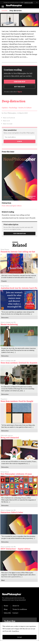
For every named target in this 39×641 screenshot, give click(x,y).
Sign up (19, 141)
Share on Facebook (9, 118)
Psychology (13, 107)
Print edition (6, 206)
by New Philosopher (9, 113)
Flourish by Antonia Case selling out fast (16, 215)
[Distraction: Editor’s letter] (19, 524)
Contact (15, 612)
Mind (2, 580)
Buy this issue (19, 87)
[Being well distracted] (19, 449)
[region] (19, 631)
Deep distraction (13, 101)
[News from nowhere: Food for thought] (19, 413)
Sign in (20, 92)
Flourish (3, 281)
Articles (4, 10)
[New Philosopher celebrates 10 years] (19, 486)
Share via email (7, 124)
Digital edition (17, 206)
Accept (19, 637)
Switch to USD (28, 2)
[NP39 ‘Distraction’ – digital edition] (19, 561)
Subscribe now (19, 82)
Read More (15, 631)
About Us (15, 605)
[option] (10, 20)
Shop (6, 609)
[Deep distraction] (10, 20)
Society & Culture (25, 107)
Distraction (6, 203)
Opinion (5, 107)
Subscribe (7, 612)
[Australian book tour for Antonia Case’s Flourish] (19, 300)
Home (6, 605)
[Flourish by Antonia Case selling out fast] (19, 264)
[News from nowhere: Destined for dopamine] (19, 375)
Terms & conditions (19, 609)
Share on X (6, 121)
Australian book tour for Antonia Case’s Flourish (18, 218)
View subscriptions (19, 233)
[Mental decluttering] (19, 336)
